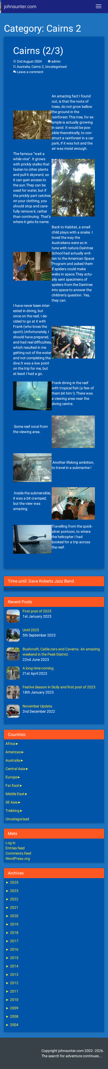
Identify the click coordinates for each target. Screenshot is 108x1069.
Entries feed (15, 848)
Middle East (15, 794)
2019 (12, 924)
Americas (13, 752)
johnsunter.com (20, 6)
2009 (12, 1008)
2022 (12, 899)
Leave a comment (30, 72)
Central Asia (15, 769)
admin (56, 61)
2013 (12, 974)
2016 (12, 949)
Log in (10, 843)
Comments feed (18, 853)
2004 (12, 1025)
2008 (12, 1016)
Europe (11, 777)
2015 (12, 958)
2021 (12, 907)
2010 (12, 1000)
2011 (12, 991)
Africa (10, 743)
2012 (12, 983)
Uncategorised (56, 67)
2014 (12, 966)
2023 (12, 891)
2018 (12, 932)
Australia (23, 67)
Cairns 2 (37, 67)
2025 (12, 882)
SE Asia (12, 802)
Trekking (12, 810)
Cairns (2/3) (38, 50)
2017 (12, 941)
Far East (12, 785)
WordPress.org (18, 858)
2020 (12, 916)
